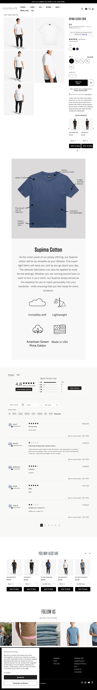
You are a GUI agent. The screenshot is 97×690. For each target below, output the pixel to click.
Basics (58, 7)
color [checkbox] (33, 414)
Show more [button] (57, 414)
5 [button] (55, 525)
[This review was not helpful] (86, 436)
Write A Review (74, 388)
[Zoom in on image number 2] (19, 33)
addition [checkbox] (27, 414)
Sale (32, 11)
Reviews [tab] (11, 375)
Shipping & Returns (80, 664)
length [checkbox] (20, 414)
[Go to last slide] (69, 128)
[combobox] (34, 405)
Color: (73, 41)
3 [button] (48, 525)
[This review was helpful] (83, 435)
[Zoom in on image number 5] (49, 66)
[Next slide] (93, 128)
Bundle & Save (24, 11)
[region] (48, 2)
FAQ (75, 666)
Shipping (71, 26)
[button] (51, 382)
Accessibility (78, 672)
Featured (23, 7)
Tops (40, 7)
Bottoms (48, 7)
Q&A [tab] (18, 375)
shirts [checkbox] (50, 414)
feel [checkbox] (46, 414)
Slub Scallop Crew (73, 132)
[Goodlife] (10, 8)
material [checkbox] (39, 414)
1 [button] (41, 525)
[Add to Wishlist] (91, 83)
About (55, 661)
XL (87, 61)
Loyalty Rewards (79, 661)
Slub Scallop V (84, 132)
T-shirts (32, 7)
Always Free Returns (80, 90)
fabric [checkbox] (14, 414)
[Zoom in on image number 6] (19, 99)
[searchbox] (14, 404)
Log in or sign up (88, 94)
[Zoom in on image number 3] (49, 33)
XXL (71, 67)
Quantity (72, 72)
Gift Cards (56, 664)
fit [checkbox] (9, 414)
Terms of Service (41, 683)
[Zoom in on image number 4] (19, 66)
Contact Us (77, 669)
